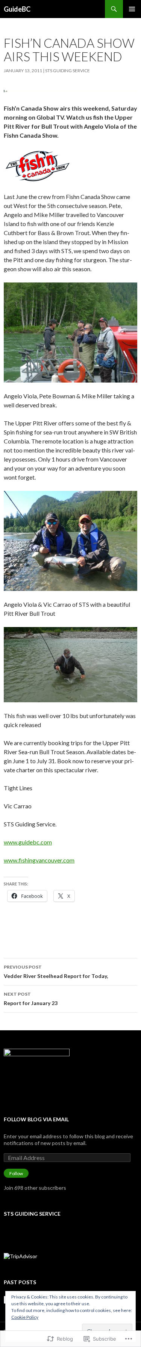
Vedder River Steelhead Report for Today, (56, 971)
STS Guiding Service (67, 70)
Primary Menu (132, 9)
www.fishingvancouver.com (39, 860)
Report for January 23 (31, 998)
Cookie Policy (24, 1317)
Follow (16, 1173)
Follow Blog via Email (36, 1119)
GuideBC (17, 9)
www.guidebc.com (28, 842)
